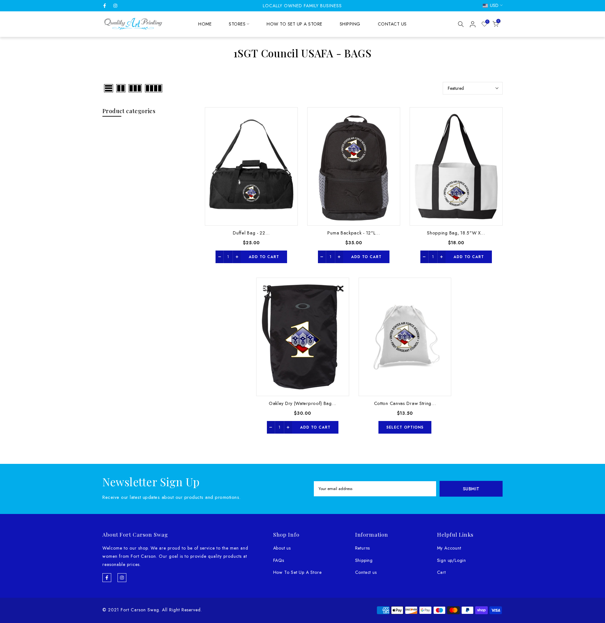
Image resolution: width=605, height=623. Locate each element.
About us (282, 548)
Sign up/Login (451, 560)
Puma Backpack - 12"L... (353, 232)
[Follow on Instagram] (115, 5)
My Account (449, 548)
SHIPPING (350, 24)
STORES (237, 24)
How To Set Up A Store (297, 572)
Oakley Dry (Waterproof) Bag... (302, 403)
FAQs (278, 560)
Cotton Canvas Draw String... (405, 403)
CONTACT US (392, 24)
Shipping (364, 560)
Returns (362, 548)
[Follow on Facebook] (104, 5)
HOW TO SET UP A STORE (294, 24)
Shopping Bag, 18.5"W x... (456, 232)
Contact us (366, 572)
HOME (204, 24)
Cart (441, 572)
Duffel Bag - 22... (251, 232)
